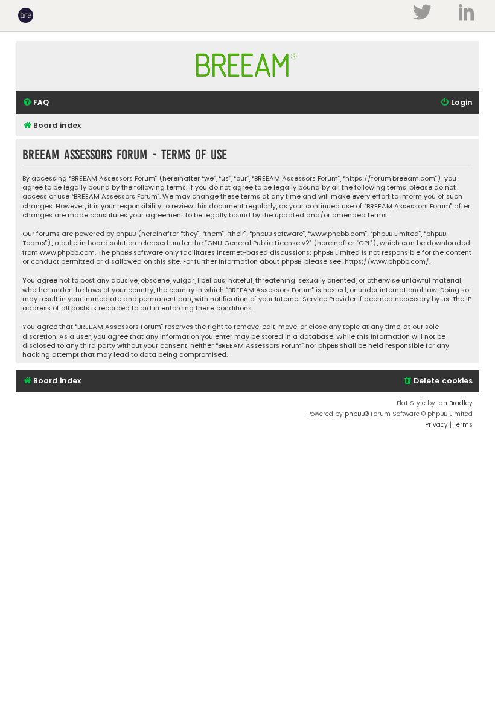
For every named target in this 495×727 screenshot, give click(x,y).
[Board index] (247, 83)
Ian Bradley (455, 403)
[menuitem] (35, 103)
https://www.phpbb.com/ (387, 261)
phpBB (355, 413)
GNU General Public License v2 (258, 243)
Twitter (422, 12)
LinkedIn (466, 12)
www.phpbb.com (67, 252)
